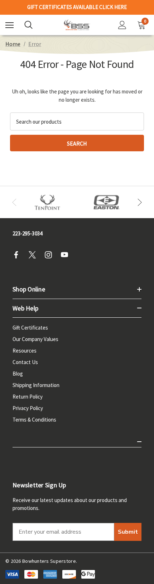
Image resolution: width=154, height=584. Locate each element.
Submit (128, 532)
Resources (25, 350)
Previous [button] (14, 202)
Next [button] (140, 202)
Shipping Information (36, 385)
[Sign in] (122, 25)
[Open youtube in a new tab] (66, 255)
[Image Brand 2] (106, 202)
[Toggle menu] (9, 25)
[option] (47, 202)
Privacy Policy (28, 408)
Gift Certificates (30, 327)
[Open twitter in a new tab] (34, 255)
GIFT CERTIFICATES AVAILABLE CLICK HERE (77, 5)
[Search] (28, 24)
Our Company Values (35, 339)
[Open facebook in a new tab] (18, 255)
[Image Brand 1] (47, 202)
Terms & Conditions (34, 419)
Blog (18, 373)
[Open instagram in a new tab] (50, 255)
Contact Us (25, 362)
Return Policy (28, 396)
